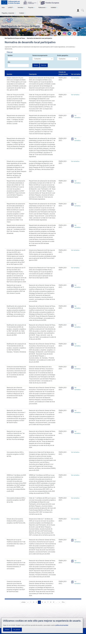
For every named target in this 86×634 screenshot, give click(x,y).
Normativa (20, 7)
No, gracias (16, 629)
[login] (78, 10)
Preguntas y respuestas (8, 13)
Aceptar (7, 629)
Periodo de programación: (40, 55)
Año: (9, 62)
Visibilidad (53, 7)
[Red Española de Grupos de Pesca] (7, 21)
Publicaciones (42, 7)
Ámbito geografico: (62, 55)
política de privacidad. (61, 625)
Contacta (21, 13)
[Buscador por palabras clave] (82, 10)
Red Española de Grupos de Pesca (20, 26)
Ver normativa (75, 78)
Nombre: (10, 55)
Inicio (3, 7)
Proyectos (30, 7)
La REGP (10, 7)
